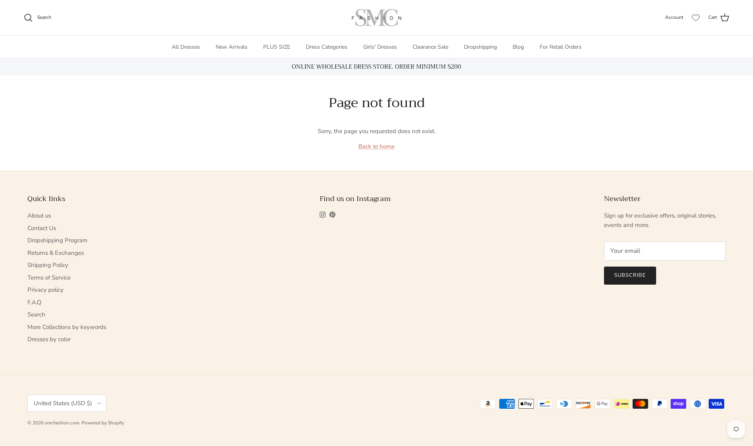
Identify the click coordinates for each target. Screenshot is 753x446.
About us (39, 215)
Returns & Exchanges (55, 253)
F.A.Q (34, 302)
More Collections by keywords (66, 327)
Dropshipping (480, 47)
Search (36, 314)
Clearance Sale (430, 47)
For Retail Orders (561, 47)
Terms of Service (49, 277)
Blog (518, 47)
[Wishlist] (695, 17)
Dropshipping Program (57, 240)
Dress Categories (326, 47)
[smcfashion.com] (376, 17)
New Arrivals (231, 47)
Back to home (376, 146)
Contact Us (41, 228)
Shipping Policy (47, 265)
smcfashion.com (62, 423)
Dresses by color (49, 339)
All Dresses (186, 47)
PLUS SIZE (276, 47)
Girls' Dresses (380, 47)
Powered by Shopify (103, 423)
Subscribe (630, 275)
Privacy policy (45, 290)
